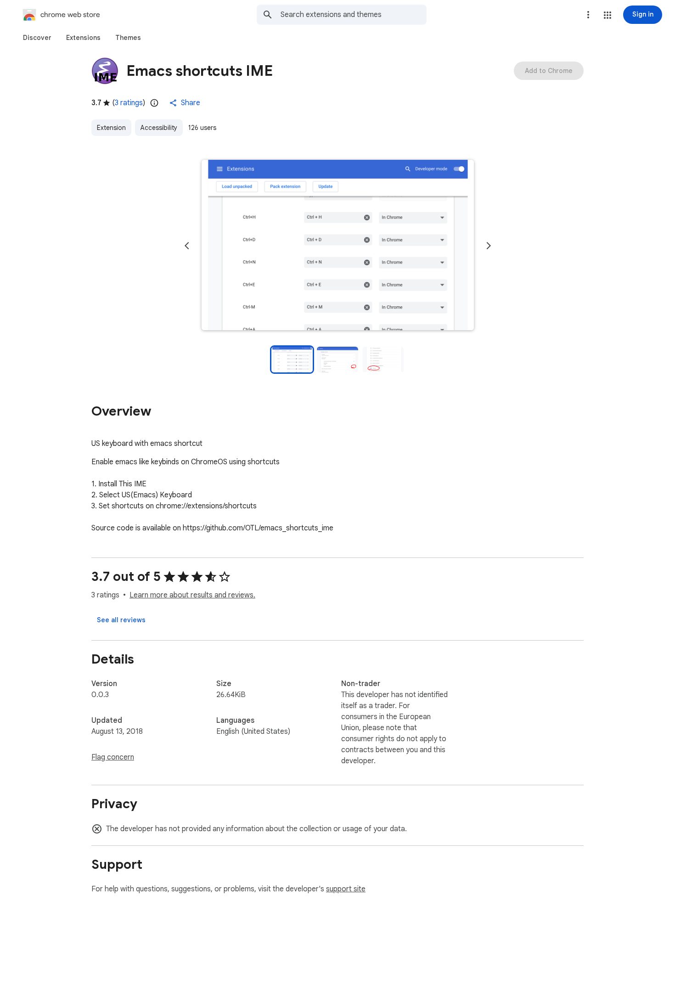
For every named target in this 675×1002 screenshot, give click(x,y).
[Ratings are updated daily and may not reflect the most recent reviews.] (154, 103)
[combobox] (354, 14)
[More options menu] (588, 15)
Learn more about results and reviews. (192, 595)
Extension (111, 128)
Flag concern (112, 757)
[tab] (37, 37)
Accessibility (159, 128)
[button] (607, 15)
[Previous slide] (187, 245)
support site (346, 889)
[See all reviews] (121, 620)
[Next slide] (488, 245)
